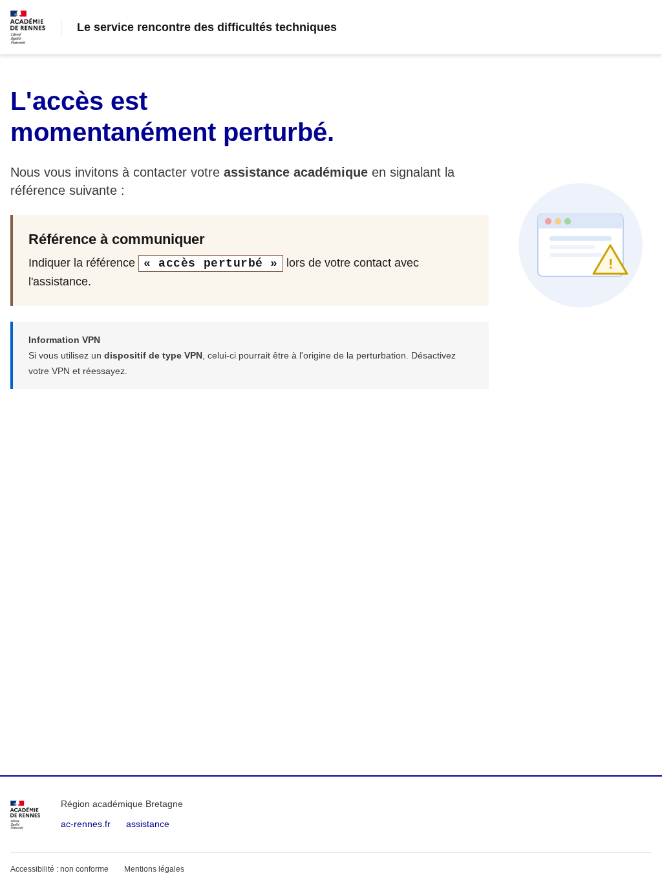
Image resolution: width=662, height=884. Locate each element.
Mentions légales (154, 869)
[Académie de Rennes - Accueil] (25, 815)
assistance (147, 824)
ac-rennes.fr (86, 824)
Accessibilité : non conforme (59, 869)
